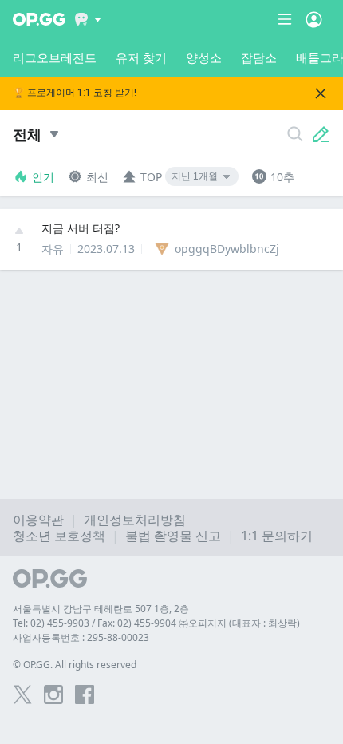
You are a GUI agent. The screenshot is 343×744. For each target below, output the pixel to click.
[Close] (320, 93)
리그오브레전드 (55, 57)
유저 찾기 (141, 57)
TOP (151, 176)
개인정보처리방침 (135, 519)
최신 (97, 176)
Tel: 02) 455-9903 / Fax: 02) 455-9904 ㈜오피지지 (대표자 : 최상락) (156, 623)
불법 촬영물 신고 (173, 535)
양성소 (204, 57)
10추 (282, 176)
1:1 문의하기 (277, 535)
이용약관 (38, 519)
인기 (43, 176)
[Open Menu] (314, 19)
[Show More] (88, 19)
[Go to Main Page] (39, 19)
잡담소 (259, 57)
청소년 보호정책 (59, 535)
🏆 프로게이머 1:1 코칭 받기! (74, 93)
